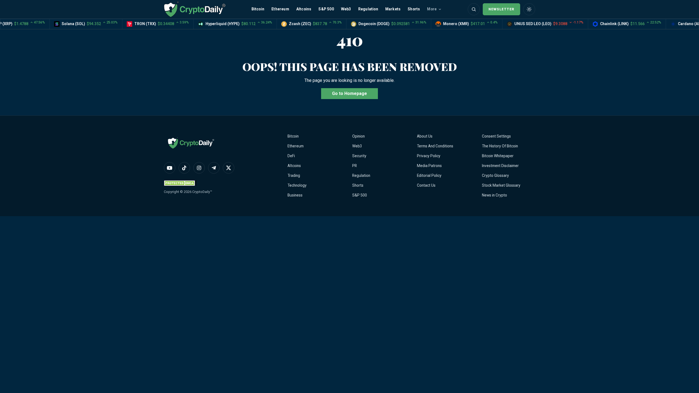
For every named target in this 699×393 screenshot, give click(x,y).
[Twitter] (228, 168)
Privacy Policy (428, 156)
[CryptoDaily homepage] (195, 9)
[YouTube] (169, 168)
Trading (294, 175)
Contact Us (426, 185)
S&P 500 (326, 9)
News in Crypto (494, 195)
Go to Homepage (349, 93)
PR (354, 165)
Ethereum (280, 9)
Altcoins (304, 9)
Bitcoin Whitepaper (498, 156)
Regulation (368, 9)
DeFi (291, 156)
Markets (393, 9)
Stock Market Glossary (501, 185)
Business (295, 195)
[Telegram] (214, 168)
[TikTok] (184, 168)
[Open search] (474, 9)
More (432, 9)
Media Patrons (429, 165)
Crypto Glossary (495, 175)
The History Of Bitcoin (500, 146)
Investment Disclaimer (500, 165)
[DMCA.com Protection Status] (180, 183)
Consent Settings (496, 136)
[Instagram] (199, 168)
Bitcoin (257, 9)
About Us (425, 136)
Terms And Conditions (435, 146)
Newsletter (501, 9)
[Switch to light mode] (529, 9)
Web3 (346, 9)
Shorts (414, 9)
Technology (297, 185)
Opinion (358, 136)
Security (359, 156)
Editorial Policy (429, 175)
